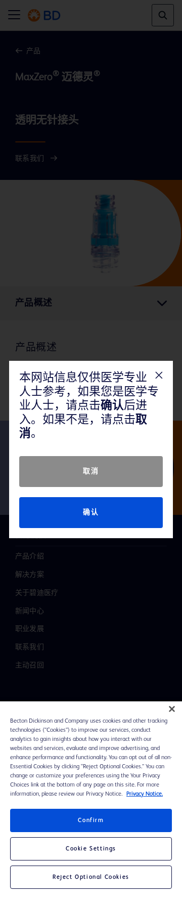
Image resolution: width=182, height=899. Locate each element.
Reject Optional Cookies (91, 877)
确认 (91, 512)
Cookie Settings (91, 849)
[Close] (172, 709)
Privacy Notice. (144, 794)
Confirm (91, 820)
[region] (91, 800)
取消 (91, 471)
